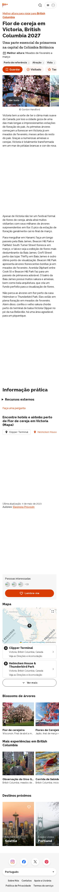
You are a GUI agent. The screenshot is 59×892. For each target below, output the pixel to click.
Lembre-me (32, 593)
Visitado (36, 69)
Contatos (27, 880)
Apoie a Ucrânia (42, 880)
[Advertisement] (29, 181)
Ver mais (32, 682)
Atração (37, 62)
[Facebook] (24, 862)
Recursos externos (19, 399)
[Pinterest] (46, 862)
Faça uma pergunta (14, 408)
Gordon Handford (31, 109)
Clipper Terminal (18, 432)
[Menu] (50, 5)
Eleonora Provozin (23, 506)
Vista (50, 62)
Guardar (14, 69)
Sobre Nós (13, 880)
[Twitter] (35, 862)
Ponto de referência (15, 62)
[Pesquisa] (40, 5)
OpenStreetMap (38, 642)
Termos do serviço (43, 885)
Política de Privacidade (18, 885)
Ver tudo (14, 100)
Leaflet (25, 642)
